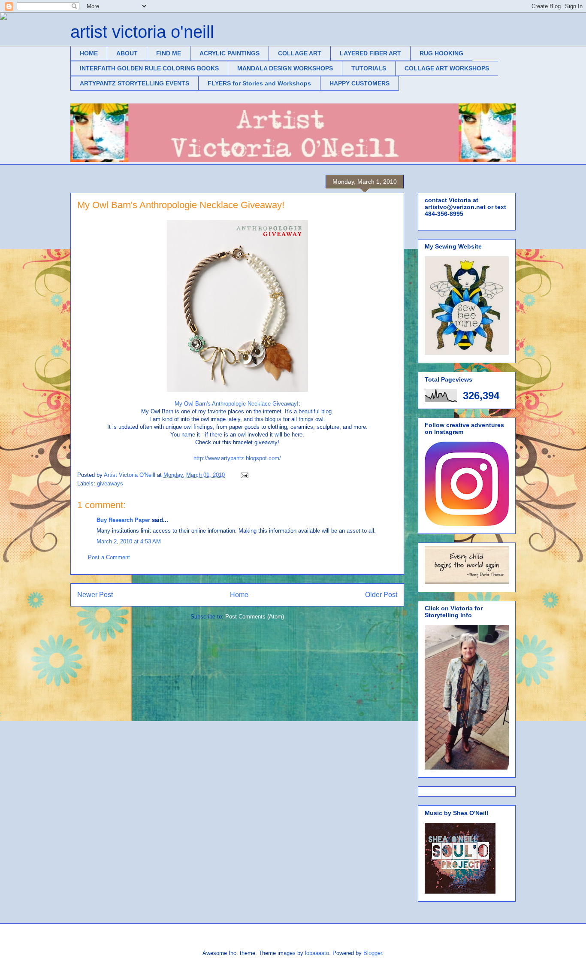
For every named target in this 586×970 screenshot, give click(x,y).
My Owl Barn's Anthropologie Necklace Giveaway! (237, 403)
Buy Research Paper (123, 520)
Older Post (381, 594)
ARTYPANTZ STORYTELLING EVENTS (134, 83)
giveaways (110, 483)
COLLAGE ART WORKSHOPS (447, 68)
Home (239, 594)
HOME (89, 53)
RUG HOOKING (441, 53)
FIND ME (168, 53)
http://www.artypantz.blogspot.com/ (237, 458)
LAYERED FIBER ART (370, 53)
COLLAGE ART (299, 53)
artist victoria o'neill (142, 31)
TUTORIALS (368, 68)
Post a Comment (109, 557)
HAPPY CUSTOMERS (359, 83)
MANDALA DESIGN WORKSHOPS (285, 68)
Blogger (372, 953)
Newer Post (95, 594)
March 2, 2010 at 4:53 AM (129, 541)
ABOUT (127, 53)
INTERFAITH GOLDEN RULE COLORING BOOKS (149, 68)
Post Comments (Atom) (254, 616)
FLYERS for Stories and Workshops (259, 83)
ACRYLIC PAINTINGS (229, 53)
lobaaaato (317, 953)
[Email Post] (244, 475)
